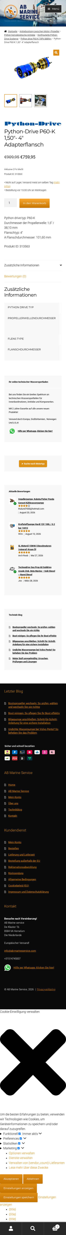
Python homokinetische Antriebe (19, 35)
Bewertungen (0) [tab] (15, 276)
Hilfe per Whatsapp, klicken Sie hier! (35, 431)
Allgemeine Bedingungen (22, 879)
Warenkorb (51, 1225)
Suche (33, 1228)
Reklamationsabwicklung (22, 867)
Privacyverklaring (46, 989)
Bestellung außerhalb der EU (24, 860)
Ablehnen (33, 1178)
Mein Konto (14, 797)
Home (11, 784)
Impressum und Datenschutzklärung (28, 891)
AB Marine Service (18, 791)
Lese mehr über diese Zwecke (28, 1167)
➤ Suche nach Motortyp (33, 463)
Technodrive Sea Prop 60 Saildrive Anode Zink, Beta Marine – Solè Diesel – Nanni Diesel (36, 571)
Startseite (12, 31)
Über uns (13, 803)
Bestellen (13, 848)
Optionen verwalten (22, 1153)
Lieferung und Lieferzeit (21, 854)
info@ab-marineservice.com (20, 950)
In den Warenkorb (34, 203)
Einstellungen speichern (19, 1197)
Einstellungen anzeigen (18, 1188)
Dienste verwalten (21, 1158)
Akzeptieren (11, 1178)
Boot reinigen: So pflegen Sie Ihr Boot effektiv (35, 636)
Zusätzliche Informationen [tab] (21, 265)
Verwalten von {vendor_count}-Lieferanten (37, 1163)
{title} (12, 1209)
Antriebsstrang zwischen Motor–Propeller (39, 31)
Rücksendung (15, 873)
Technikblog (15, 809)
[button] (56, 53)
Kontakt (12, 815)
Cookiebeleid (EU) (18, 885)
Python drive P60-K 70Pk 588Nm (36, 38)
